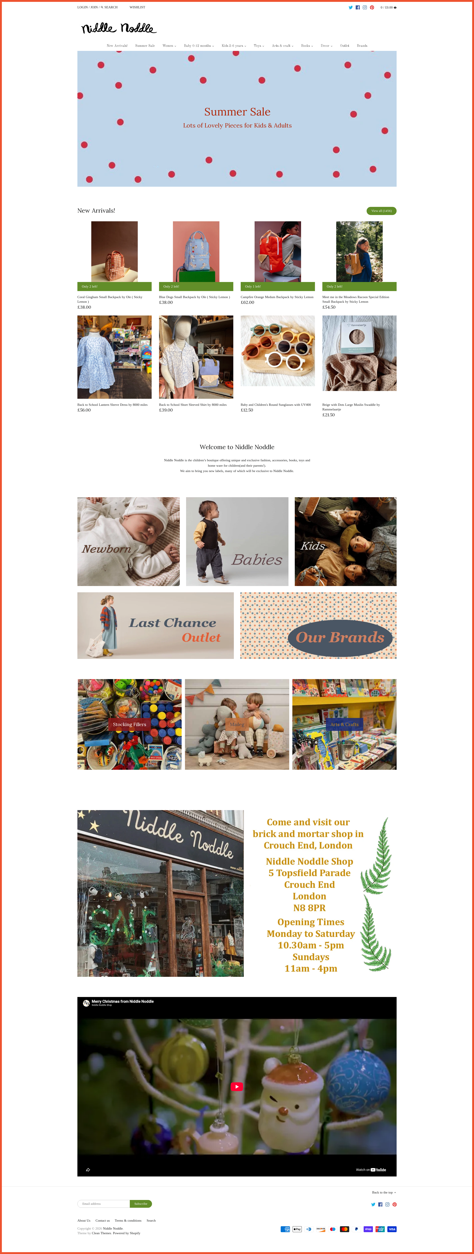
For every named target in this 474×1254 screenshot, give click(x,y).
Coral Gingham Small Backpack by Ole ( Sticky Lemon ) (109, 299)
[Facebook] (358, 7)
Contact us (103, 1220)
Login (82, 7)
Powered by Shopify (126, 1233)
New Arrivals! (96, 210)
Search (151, 1220)
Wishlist (137, 7)
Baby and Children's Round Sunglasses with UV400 (276, 405)
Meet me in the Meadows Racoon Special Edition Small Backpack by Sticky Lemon (355, 299)
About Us (83, 1220)
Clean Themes (101, 1233)
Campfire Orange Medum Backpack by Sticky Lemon (277, 297)
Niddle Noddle (113, 1228)
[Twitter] (351, 7)
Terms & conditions (128, 1220)
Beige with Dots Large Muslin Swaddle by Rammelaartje (351, 407)
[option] (237, 119)
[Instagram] (365, 7)
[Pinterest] (372, 7)
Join (94, 7)
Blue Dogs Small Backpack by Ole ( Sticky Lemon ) (194, 297)
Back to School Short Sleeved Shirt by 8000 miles (193, 405)
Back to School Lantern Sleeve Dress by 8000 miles (112, 405)
